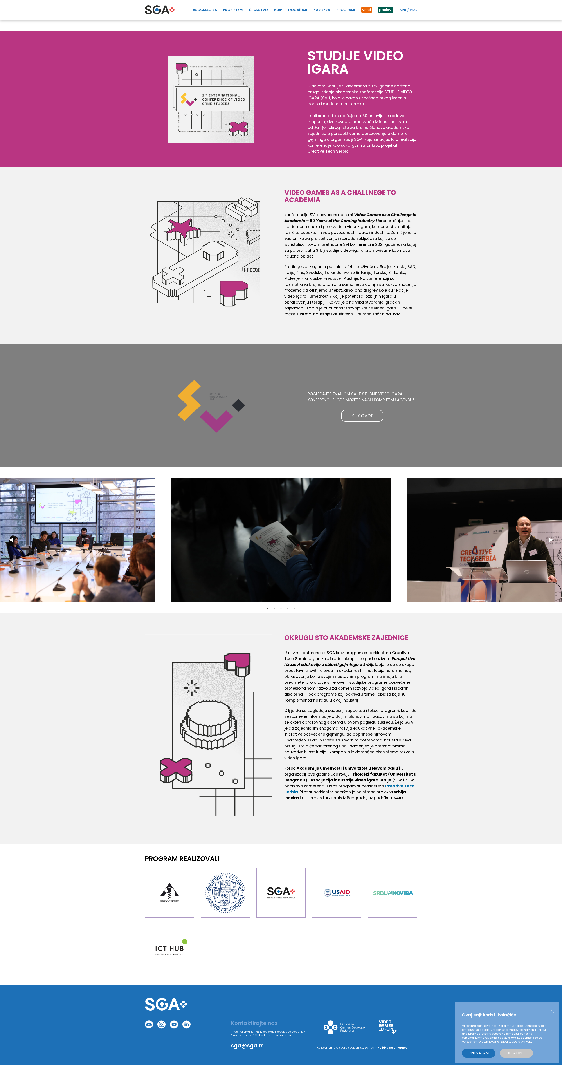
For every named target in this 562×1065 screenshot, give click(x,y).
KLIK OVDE (362, 416)
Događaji (297, 9)
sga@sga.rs (247, 1045)
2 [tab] (274, 608)
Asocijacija (205, 9)
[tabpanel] (281, 540)
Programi (345, 9)
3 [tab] (281, 608)
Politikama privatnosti (393, 1047)
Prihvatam (478, 1053)
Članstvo (258, 9)
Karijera (321, 9)
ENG (413, 9)
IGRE (278, 9)
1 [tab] (268, 608)
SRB (403, 9)
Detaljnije (516, 1053)
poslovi (385, 9)
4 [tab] (287, 608)
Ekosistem (233, 9)
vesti (366, 9)
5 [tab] (294, 608)
